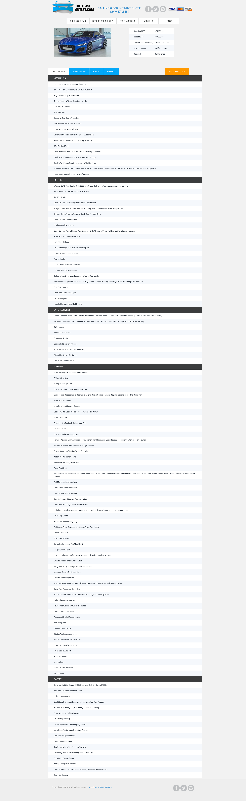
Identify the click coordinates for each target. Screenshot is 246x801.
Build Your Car (78, 21)
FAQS (169, 21)
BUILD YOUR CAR (177, 71)
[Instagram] (163, 9)
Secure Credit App (102, 21)
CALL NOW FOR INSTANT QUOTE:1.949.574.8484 (119, 10)
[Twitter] (155, 9)
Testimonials (127, 21)
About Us (148, 21)
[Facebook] (148, 9)
